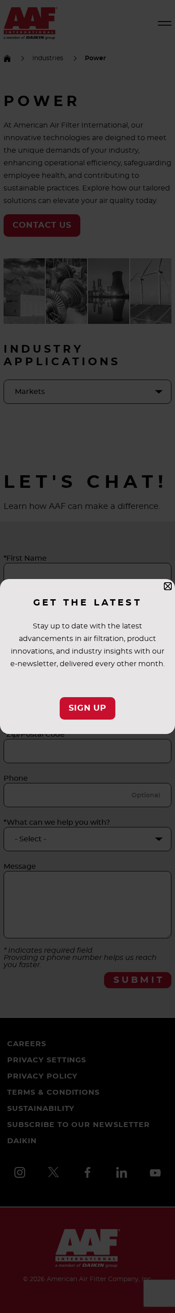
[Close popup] (167, 586)
